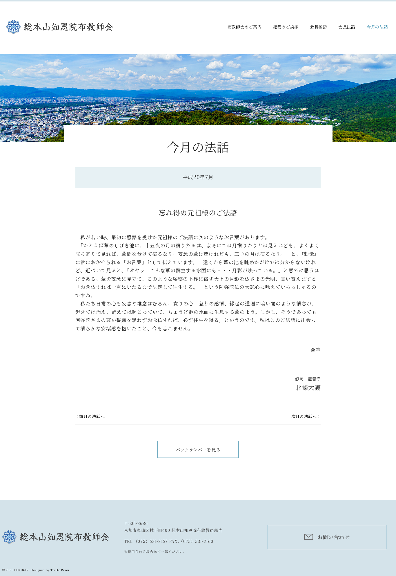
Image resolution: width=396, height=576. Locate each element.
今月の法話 (377, 27)
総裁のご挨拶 (286, 27)
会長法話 (346, 27)
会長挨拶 (318, 27)
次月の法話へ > (306, 416)
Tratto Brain (59, 570)
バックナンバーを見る (198, 449)
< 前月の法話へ (90, 416)
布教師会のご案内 (245, 27)
